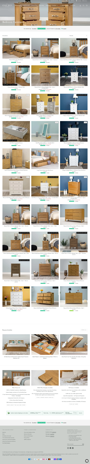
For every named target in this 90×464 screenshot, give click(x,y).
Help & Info (72, 5)
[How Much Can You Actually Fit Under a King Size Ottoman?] (74, 344)
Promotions (78, 0)
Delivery (68, 0)
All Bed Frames (18, 5)
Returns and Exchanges (28, 436)
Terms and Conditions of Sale (29, 432)
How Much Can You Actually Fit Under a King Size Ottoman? (74, 357)
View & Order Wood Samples (44, 397)
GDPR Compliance (27, 439)
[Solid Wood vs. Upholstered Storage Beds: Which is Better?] (45, 344)
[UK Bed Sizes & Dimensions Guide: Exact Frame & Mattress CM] (16, 344)
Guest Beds (41, 5)
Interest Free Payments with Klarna (9, 441)
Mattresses (48, 5)
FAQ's (3, 434)
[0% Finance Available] (74, 378)
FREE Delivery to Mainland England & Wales (16, 402)
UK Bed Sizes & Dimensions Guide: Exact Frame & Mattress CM (16, 357)
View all (84, 329)
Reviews (84, 0)
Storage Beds (34, 5)
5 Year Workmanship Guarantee (8, 437)
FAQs (73, 0)
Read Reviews (23, 390)
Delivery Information (28, 434)
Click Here (52, 434)
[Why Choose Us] (16, 378)
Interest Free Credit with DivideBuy (8, 439)
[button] (87, 461)
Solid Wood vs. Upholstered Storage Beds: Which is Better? (44, 357)
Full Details (18, 395)
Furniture (54, 5)
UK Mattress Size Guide (6, 436)
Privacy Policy (26, 437)
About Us (4, 432)
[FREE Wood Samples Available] (45, 378)
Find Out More (74, 404)
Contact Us (62, 0)
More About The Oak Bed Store (16, 405)
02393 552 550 (54, 0)
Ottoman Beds (26, 5)
